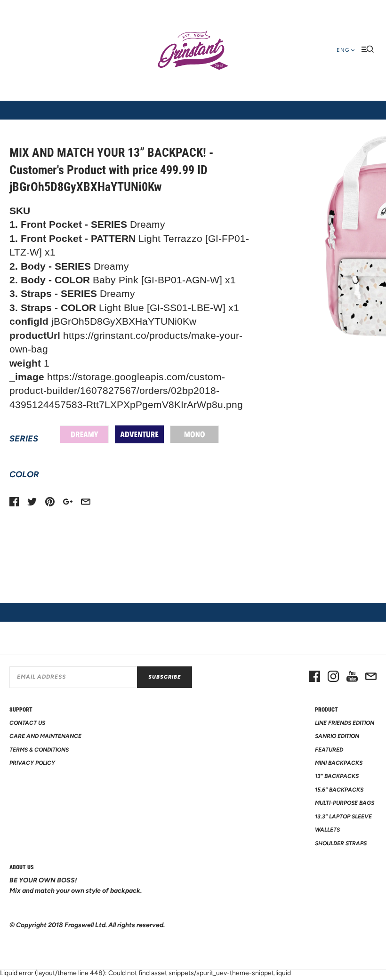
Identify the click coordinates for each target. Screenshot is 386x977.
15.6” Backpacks (339, 789)
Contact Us (27, 723)
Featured (329, 749)
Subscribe (164, 677)
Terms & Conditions (39, 749)
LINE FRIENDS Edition (344, 723)
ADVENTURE (139, 434)
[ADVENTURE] (139, 434)
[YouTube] (352, 677)
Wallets (327, 829)
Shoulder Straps (341, 843)
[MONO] (194, 434)
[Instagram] (333, 677)
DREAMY (84, 434)
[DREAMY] (84, 434)
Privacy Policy (32, 763)
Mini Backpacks (338, 763)
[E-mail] (371, 677)
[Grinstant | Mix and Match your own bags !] (193, 50)
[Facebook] (314, 677)
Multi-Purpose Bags (344, 803)
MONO (194, 434)
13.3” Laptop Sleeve (343, 816)
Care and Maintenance (45, 736)
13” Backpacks (337, 776)
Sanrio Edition (337, 736)
